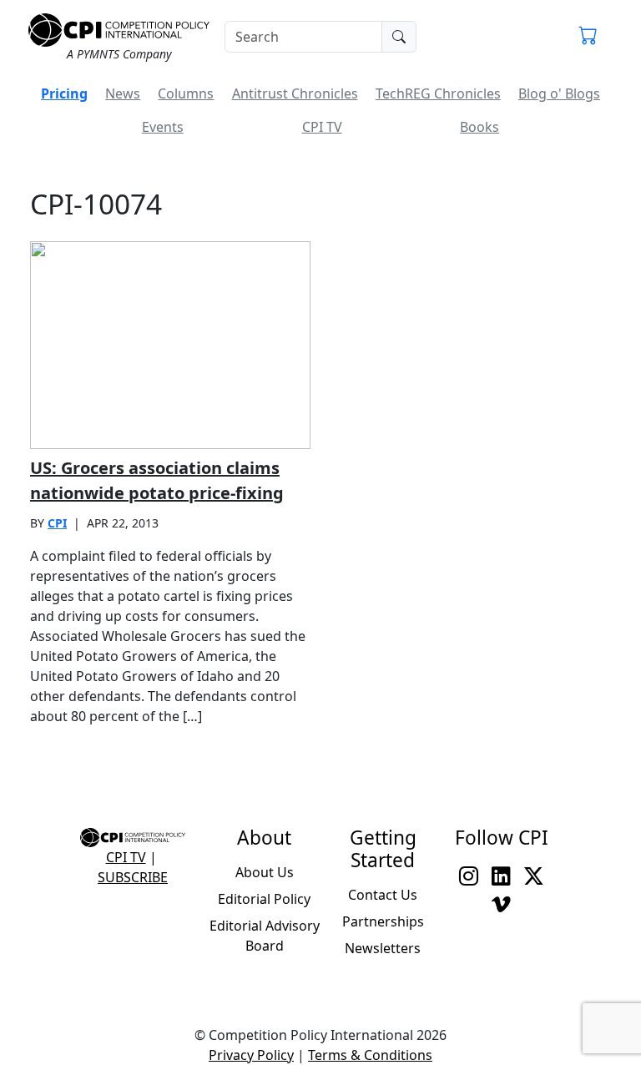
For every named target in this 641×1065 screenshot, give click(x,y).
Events (163, 127)
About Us (264, 872)
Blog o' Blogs (559, 93)
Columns (186, 93)
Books (479, 127)
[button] (588, 37)
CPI (57, 523)
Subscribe (133, 877)
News (122, 93)
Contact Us (382, 895)
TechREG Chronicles (438, 93)
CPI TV (322, 127)
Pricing (64, 93)
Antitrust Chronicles (295, 93)
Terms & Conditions (370, 1055)
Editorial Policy (264, 899)
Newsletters (383, 948)
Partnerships (383, 921)
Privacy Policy (251, 1055)
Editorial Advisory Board (264, 935)
